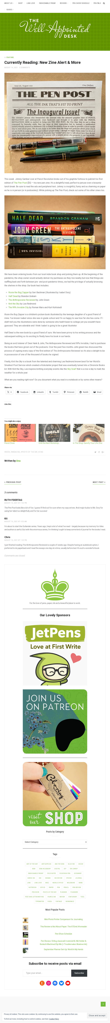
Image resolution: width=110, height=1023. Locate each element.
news (80, 882)
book (8, 452)
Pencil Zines (9, 443)
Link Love (31, 3)
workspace (70, 901)
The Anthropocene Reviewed (21, 300)
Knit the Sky (14, 303)
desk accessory (45, 868)
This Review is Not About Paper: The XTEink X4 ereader (63, 926)
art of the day (32, 864)
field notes (51, 873)
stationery (73, 897)
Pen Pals (97, 3)
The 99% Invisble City (18, 307)
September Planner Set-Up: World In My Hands (63, 949)
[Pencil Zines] (20, 433)
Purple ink (52, 897)
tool (82, 897)
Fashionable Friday (47, 3)
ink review (58, 878)
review (62, 897)
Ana (18, 460)
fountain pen (65, 873)
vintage (59, 901)
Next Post (98, 482)
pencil (66, 887)
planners (74, 892)
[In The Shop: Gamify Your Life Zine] (89, 433)
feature (10, 57)
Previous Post (13, 482)
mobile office (58, 882)
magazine (16, 452)
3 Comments (24, 67)
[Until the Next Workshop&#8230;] (54, 433)
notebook (32, 887)
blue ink (71, 864)
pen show (35, 892)
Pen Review (77, 887)
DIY (65, 868)
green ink (31, 878)
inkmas (48, 878)
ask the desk (59, 864)
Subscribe (79, 973)
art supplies (46, 864)
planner (63, 892)
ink (40, 878)
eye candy (74, 868)
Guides (9, 9)
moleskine (71, 882)
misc (47, 882)
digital (57, 868)
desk (33, 868)
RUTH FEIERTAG (13, 500)
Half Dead (13, 296)
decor (80, 864)
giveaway (78, 873)
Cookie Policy (54, 1019)
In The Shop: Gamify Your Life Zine (87, 443)
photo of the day (29, 452)
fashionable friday (35, 873)
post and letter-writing (34, 897)
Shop (20, 3)
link (29, 882)
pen (58, 887)
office (42, 887)
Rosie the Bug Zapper (18, 292)
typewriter (40, 901)
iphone (69, 878)
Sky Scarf (71, 369)
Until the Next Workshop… (49, 443)
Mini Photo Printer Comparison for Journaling (63, 919)
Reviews (63, 3)
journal (78, 878)
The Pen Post (20, 183)
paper (51, 887)
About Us (8, 3)
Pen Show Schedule (81, 3)
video (50, 901)
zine (41, 452)
